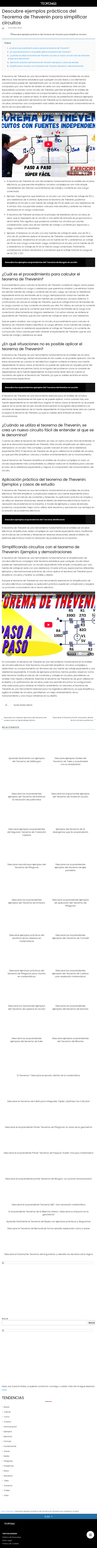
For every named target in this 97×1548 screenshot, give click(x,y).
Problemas (9, 1466)
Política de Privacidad (11, 1537)
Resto (6, 1470)
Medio (6, 1456)
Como (7, 1416)
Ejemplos (8, 1431)
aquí (4, 1389)
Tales (6, 1480)
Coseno (7, 1421)
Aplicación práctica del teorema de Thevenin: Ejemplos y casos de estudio (44, 62)
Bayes (6, 1407)
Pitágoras (8, 1461)
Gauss (7, 1451)
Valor (6, 1495)
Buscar (5, 1318)
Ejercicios (8, 1436)
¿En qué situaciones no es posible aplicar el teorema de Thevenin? (40, 52)
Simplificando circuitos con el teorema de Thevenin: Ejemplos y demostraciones (46, 66)
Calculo (7, 1412)
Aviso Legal (7, 1540)
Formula (7, 1441)
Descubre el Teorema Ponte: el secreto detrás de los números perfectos (73, 718)
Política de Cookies (10, 1543)
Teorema (8, 1485)
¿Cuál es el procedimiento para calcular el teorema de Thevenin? (39, 48)
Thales (7, 1490)
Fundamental (10, 1446)
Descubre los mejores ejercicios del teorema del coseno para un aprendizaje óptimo (25, 718)
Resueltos (8, 1475)
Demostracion (10, 1426)
